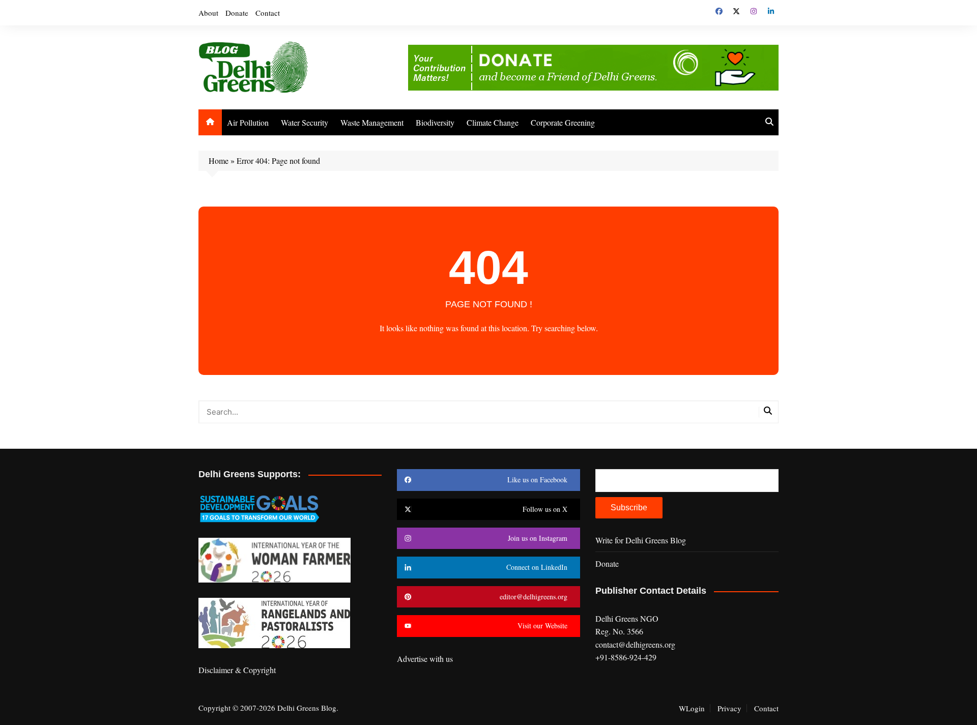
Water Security (304, 122)
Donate (236, 13)
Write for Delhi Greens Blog (640, 540)
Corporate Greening (563, 122)
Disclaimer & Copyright (237, 669)
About (208, 13)
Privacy (729, 708)
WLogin (692, 708)
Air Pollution (248, 122)
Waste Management (372, 122)
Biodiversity (435, 122)
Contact (267, 13)
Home (218, 160)
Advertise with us (425, 658)
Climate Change (493, 122)
